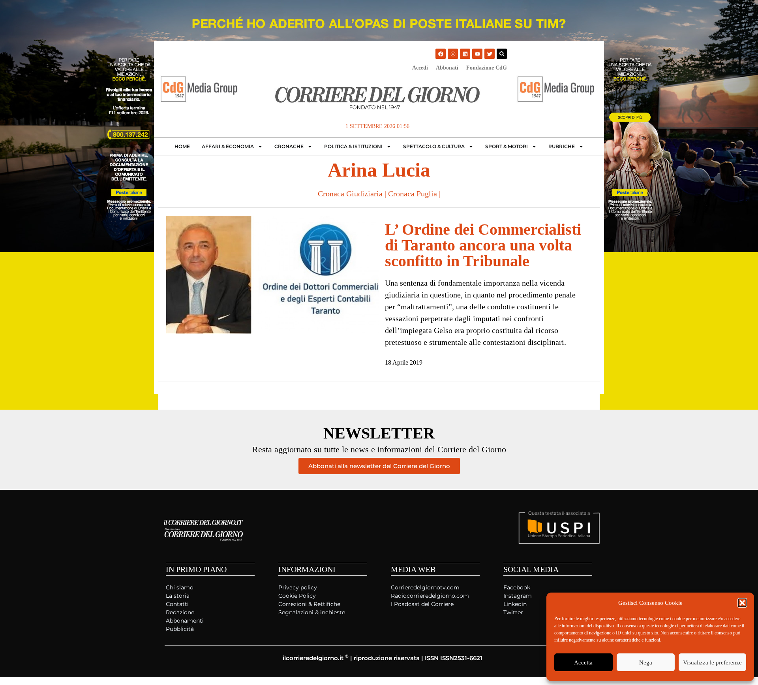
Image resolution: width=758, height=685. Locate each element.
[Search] (502, 54)
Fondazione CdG (486, 68)
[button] (742, 603)
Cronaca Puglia (412, 193)
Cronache (289, 146)
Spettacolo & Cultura (434, 146)
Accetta (583, 662)
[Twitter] (489, 54)
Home (182, 146)
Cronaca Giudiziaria (350, 193)
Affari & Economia (228, 146)
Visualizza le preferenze (712, 662)
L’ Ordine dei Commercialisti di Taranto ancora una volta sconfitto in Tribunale (483, 245)
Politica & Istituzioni (353, 146)
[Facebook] (440, 54)
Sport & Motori (506, 146)
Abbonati (447, 68)
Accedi (420, 68)
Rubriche (561, 146)
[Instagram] (453, 54)
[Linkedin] (465, 54)
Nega (645, 662)
